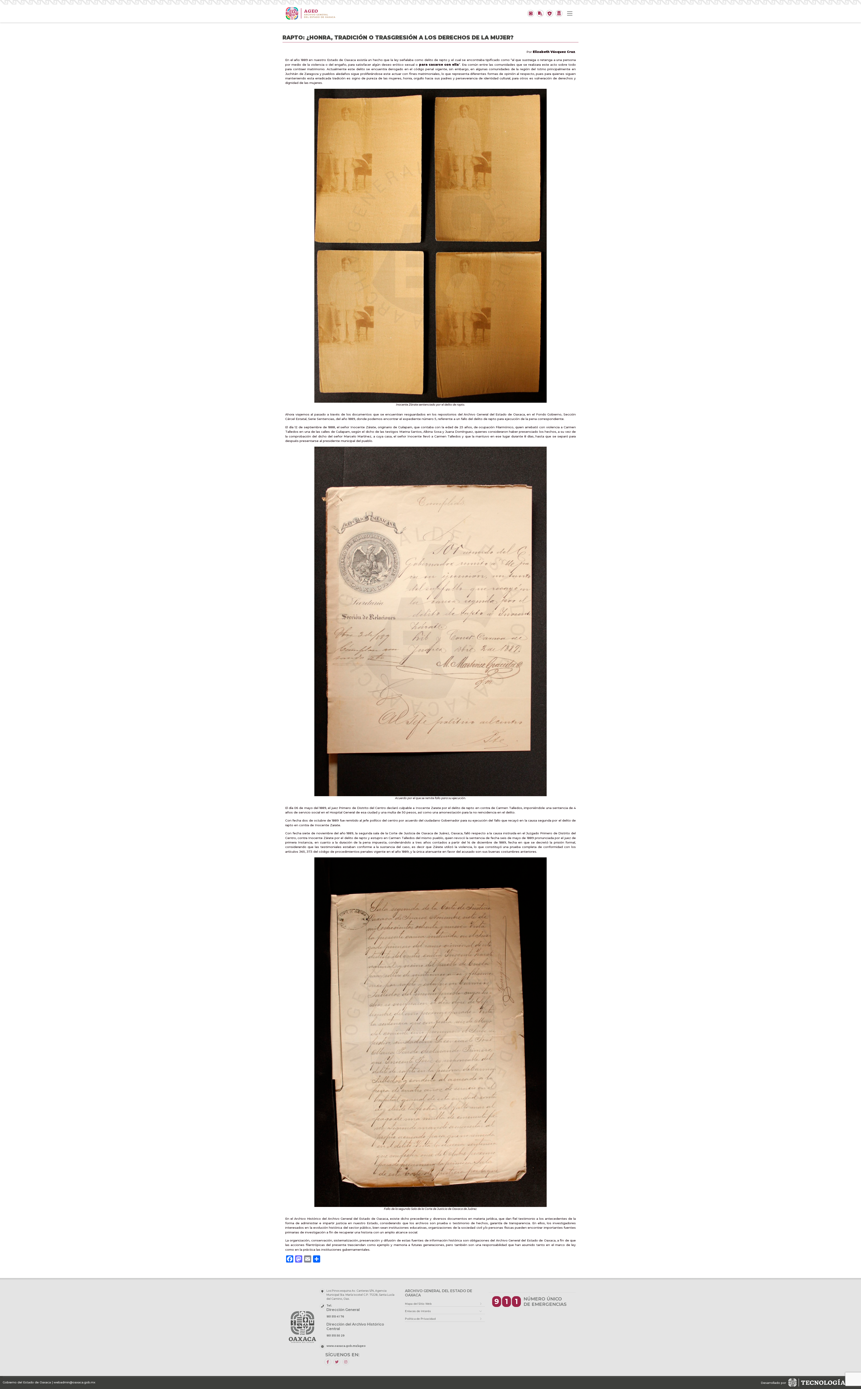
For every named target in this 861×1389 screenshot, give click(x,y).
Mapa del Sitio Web (418, 1303)
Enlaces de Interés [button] (417, 1311)
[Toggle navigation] (570, 13)
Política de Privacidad (420, 1318)
